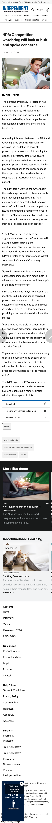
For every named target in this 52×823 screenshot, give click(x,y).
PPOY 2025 (9, 636)
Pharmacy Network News (11, 761)
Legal (6, 663)
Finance (7, 669)
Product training (12, 650)
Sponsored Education (11, 573)
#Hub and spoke (11, 440)
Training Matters (12, 746)
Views (6, 623)
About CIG (9, 714)
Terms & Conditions (14, 690)
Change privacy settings (10, 821)
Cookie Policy (10, 702)
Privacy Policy (10, 696)
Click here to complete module (15, 789)
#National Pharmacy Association (18, 447)
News (6, 426)
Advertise (8, 720)
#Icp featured (10, 454)
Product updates (12, 657)
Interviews (9, 617)
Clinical (7, 675)
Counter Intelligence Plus (12, 773)
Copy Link (10, 404)
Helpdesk (8, 708)
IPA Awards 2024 (12, 630)
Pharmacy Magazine (8, 738)
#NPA (23, 454)
